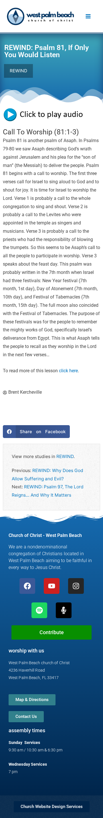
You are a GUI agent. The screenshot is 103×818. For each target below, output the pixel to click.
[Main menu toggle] (88, 16)
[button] (36, 431)
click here (68, 370)
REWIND (65, 456)
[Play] (46, 114)
